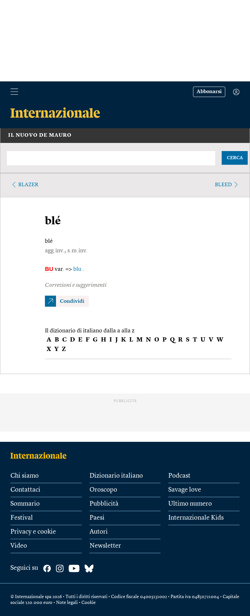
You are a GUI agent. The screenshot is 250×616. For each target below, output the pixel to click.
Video (18, 546)
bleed (223, 185)
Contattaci (25, 490)
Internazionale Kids (196, 518)
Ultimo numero (190, 504)
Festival (21, 518)
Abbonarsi (209, 91)
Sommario (25, 504)
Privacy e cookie (33, 532)
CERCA (235, 158)
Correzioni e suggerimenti (75, 285)
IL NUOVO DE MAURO (40, 135)
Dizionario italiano (116, 476)
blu (78, 269)
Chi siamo (24, 476)
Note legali (67, 602)
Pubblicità (104, 504)
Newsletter (105, 546)
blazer (28, 185)
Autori (99, 532)
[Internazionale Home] (40, 455)
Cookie (88, 602)
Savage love (184, 490)
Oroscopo (103, 490)
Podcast (179, 476)
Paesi (97, 518)
